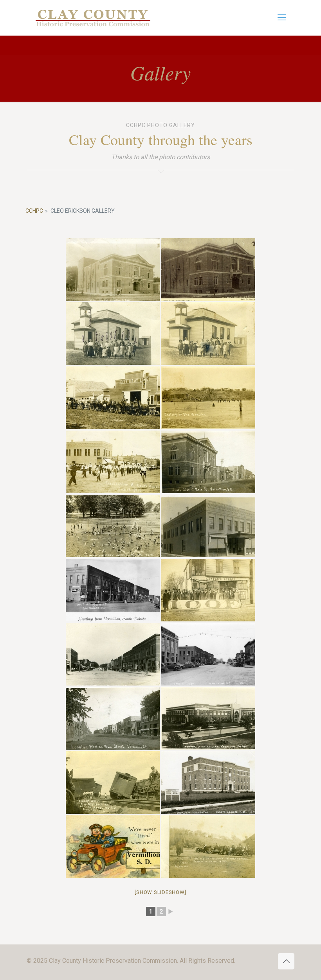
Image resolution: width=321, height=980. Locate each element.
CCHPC (34, 211)
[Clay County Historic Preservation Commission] (93, 17)
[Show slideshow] (160, 892)
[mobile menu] (282, 17)
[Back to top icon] (286, 961)
